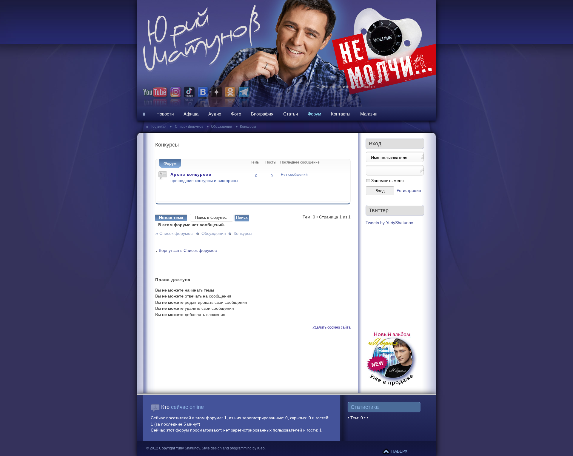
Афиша (191, 113)
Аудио (214, 113)
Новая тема (171, 217)
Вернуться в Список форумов (188, 250)
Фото (236, 113)
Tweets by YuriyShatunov (389, 223)
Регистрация (409, 190)
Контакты (340, 113)
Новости (165, 113)
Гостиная (159, 126)
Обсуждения (221, 126)
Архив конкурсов (191, 174)
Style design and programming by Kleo (233, 448)
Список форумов (188, 126)
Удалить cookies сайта (331, 327)
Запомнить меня (387, 180)
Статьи (290, 113)
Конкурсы (248, 126)
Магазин (368, 113)
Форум (314, 113)
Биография (262, 113)
